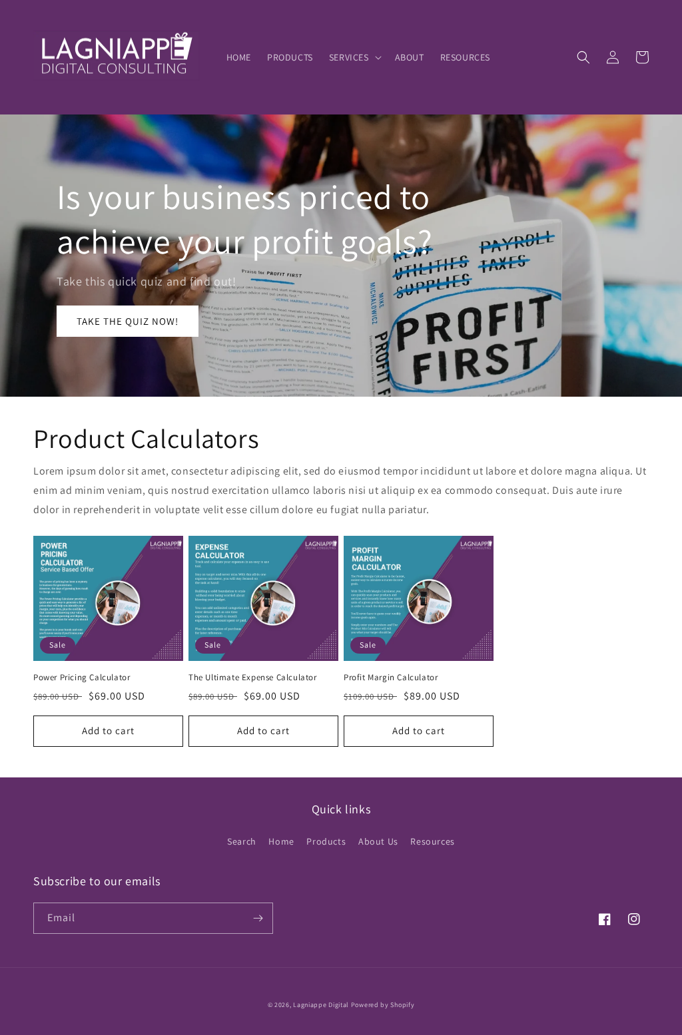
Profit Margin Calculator (391, 677)
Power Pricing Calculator (81, 677)
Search (241, 841)
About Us (378, 841)
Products (326, 841)
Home (281, 841)
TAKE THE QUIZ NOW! (127, 321)
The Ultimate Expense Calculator (252, 677)
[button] (354, 57)
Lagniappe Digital (321, 1004)
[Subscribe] (257, 918)
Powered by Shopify (383, 1004)
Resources (432, 841)
